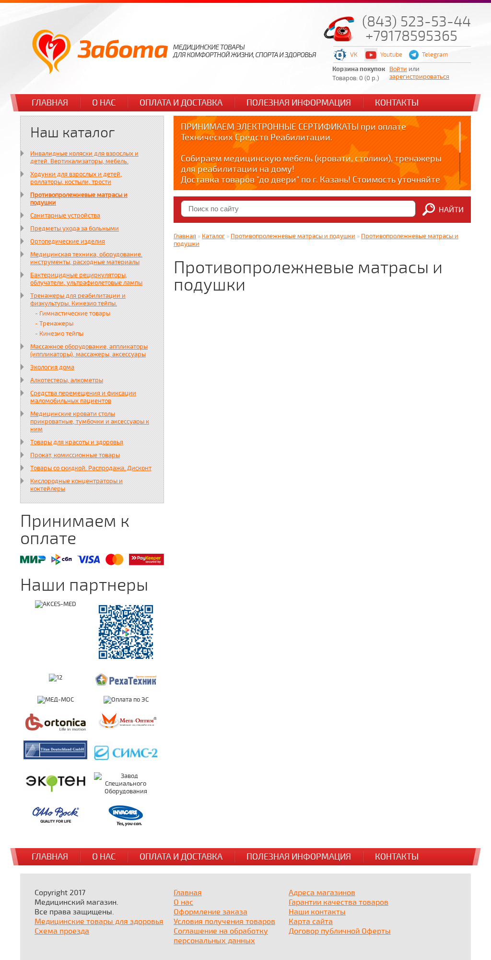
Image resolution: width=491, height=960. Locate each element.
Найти (451, 210)
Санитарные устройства (65, 215)
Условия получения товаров (224, 921)
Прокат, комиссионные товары (75, 455)
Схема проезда (62, 931)
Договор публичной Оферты (340, 931)
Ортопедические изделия (67, 241)
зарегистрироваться (419, 77)
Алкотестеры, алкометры (66, 380)
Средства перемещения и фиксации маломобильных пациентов (83, 397)
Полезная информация (298, 102)
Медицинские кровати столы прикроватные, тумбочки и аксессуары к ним (89, 421)
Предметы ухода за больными (74, 228)
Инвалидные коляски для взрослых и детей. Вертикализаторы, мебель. (84, 157)
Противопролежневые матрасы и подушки (293, 236)
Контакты (397, 102)
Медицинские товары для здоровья (99, 921)
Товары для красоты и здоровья (76, 442)
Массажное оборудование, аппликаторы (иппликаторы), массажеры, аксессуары (89, 350)
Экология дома (52, 367)
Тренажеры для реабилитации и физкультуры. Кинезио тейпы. (78, 299)
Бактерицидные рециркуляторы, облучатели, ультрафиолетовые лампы (86, 279)
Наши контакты (317, 912)
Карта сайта (311, 921)
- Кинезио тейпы (59, 334)
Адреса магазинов (322, 893)
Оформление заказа (210, 912)
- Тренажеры (54, 324)
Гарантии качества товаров (338, 902)
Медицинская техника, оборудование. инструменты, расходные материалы (86, 258)
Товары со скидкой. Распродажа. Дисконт (91, 468)
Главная (50, 102)
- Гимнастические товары (72, 313)
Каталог (213, 236)
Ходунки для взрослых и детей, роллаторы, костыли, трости (76, 178)
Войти (398, 69)
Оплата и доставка (181, 102)
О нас (104, 102)
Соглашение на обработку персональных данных (221, 936)
